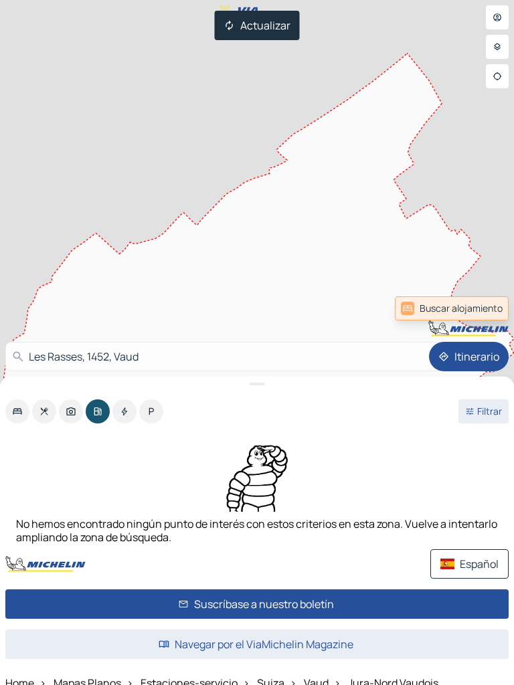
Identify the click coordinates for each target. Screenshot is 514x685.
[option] (17, 411)
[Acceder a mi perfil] (497, 17)
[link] (476, 308)
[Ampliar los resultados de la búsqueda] (257, 384)
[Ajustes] (497, 47)
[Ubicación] (497, 76)
